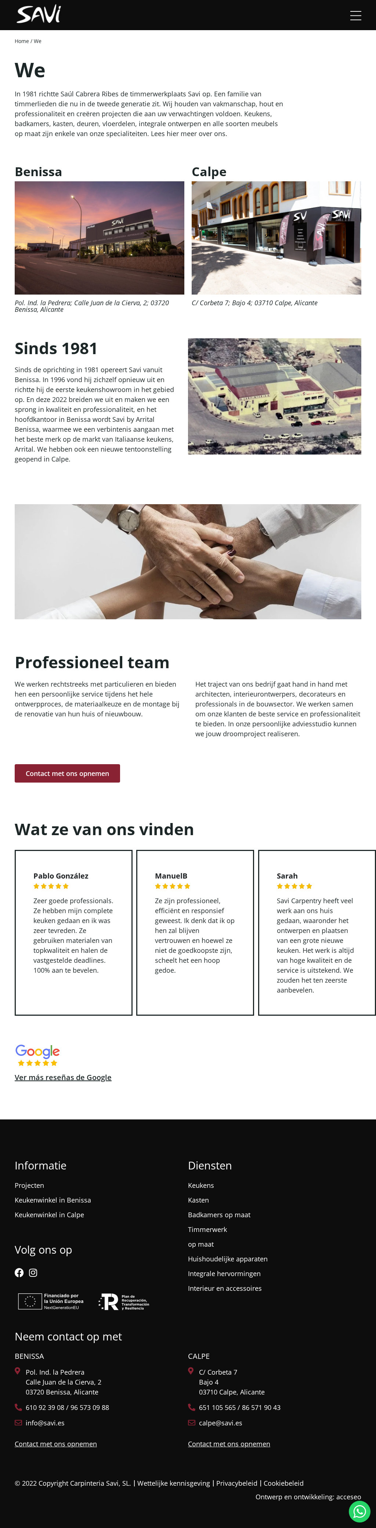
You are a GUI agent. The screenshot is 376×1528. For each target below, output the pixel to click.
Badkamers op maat (219, 1214)
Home (22, 41)
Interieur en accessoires (225, 1288)
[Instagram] (32, 1272)
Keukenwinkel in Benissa (53, 1200)
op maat (201, 1244)
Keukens (201, 1185)
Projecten (29, 1185)
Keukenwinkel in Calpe (49, 1214)
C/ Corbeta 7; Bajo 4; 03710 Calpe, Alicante (255, 302)
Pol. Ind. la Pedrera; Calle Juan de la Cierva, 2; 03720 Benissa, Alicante (92, 306)
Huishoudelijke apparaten (228, 1258)
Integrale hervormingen (224, 1273)
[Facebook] (19, 1272)
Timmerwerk (207, 1229)
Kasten (198, 1200)
